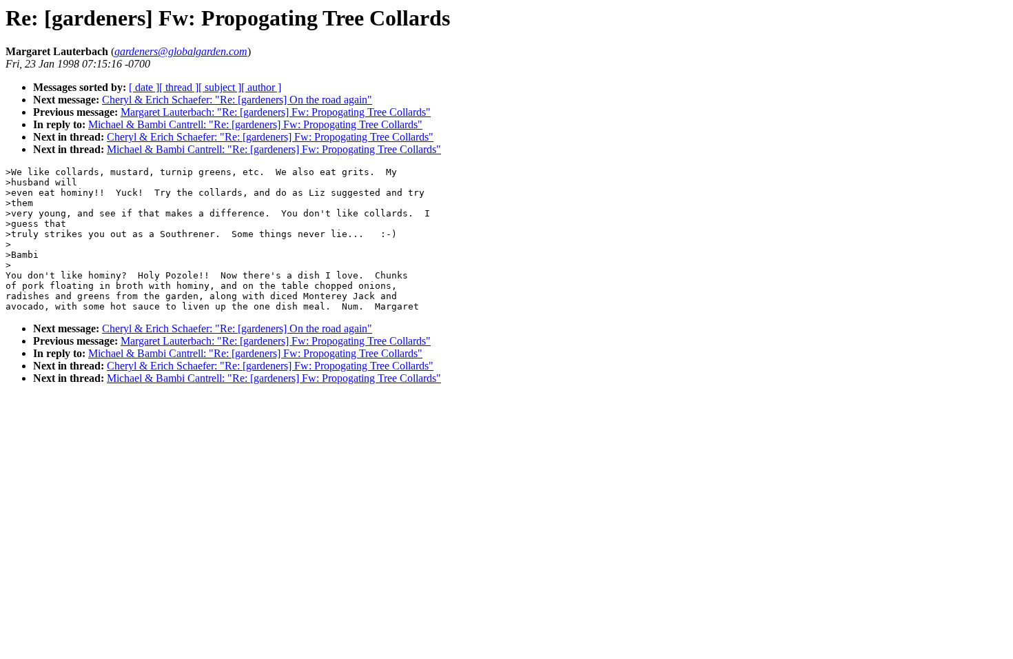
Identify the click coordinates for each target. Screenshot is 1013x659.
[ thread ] (178, 87)
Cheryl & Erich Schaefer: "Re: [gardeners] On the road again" (237, 99)
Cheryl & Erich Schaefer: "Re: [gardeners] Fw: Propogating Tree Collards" (270, 137)
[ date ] (144, 87)
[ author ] (261, 87)
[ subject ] (219, 87)
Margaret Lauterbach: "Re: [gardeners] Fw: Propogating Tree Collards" (276, 112)
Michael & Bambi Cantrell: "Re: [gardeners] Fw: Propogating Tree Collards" (255, 124)
